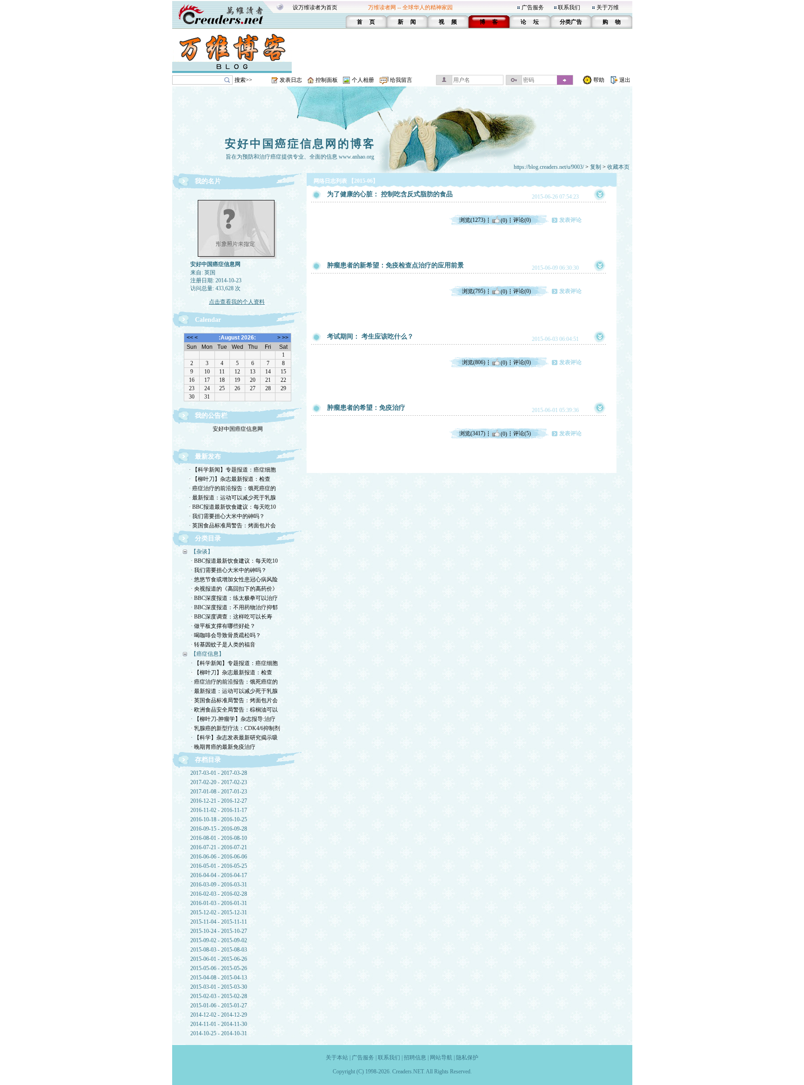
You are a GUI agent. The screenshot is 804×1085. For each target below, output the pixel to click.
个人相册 (363, 80)
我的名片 (208, 181)
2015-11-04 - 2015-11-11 (218, 922)
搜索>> (243, 80)
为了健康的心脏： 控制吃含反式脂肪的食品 (390, 194)
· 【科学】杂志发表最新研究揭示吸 (234, 737)
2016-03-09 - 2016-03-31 (218, 884)
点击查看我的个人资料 (237, 302)
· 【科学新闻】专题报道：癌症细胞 (232, 469)
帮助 (598, 80)
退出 (624, 80)
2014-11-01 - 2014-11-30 (218, 1024)
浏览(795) (473, 291)
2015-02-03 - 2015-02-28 (218, 996)
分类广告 (571, 22)
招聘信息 (415, 1057)
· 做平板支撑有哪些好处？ (223, 626)
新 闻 (407, 22)
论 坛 (530, 22)
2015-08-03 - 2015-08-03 (218, 949)
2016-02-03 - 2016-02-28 (218, 894)
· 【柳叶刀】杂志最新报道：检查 (229, 479)
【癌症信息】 (207, 654)
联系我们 (569, 7)
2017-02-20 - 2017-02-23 (218, 782)
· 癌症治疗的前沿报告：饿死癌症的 (232, 488)
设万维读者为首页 (315, 7)
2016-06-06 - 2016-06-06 (218, 856)
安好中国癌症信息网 (238, 424)
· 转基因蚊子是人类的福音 (223, 644)
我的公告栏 (211, 415)
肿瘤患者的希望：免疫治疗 (366, 407)
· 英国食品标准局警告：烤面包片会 (232, 525)
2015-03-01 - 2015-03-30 (218, 987)
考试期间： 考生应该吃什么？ (370, 336)
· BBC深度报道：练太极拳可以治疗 (234, 598)
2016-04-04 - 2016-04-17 (218, 875)
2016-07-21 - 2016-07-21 (218, 847)
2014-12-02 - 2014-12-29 (218, 1015)
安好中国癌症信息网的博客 (300, 144)
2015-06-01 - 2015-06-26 (218, 959)
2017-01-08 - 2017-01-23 (218, 791)
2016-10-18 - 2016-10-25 (218, 819)
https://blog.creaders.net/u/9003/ (549, 167)
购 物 (612, 22)
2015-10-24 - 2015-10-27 (218, 931)
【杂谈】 (202, 551)
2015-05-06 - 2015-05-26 (218, 968)
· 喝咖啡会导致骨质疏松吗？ (226, 635)
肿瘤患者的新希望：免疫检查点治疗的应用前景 (395, 265)
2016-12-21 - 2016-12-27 (218, 801)
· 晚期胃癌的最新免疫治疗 (223, 747)
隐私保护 (467, 1057)
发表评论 (570, 220)
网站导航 (441, 1057)
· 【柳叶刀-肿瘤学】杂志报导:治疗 (233, 719)
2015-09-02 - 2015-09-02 (218, 940)
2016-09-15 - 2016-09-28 (218, 828)
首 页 (366, 22)
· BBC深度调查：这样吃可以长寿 (231, 616)
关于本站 (337, 1057)
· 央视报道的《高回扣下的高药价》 (234, 589)
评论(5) (522, 433)
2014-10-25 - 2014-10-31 (218, 1033)
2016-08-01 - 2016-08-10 (218, 838)
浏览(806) (473, 362)
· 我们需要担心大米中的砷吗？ (227, 516)
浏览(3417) (472, 433)
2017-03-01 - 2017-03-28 (218, 773)
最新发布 (208, 456)
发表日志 (291, 80)
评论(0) (522, 220)
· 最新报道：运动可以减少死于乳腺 (232, 497)
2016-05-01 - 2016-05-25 (218, 866)
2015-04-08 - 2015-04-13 (218, 977)
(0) (504, 220)
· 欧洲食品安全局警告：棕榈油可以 (234, 709)
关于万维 (607, 7)
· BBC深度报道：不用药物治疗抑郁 (234, 607)
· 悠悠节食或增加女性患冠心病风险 (234, 579)
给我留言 (401, 80)
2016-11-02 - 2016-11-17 (218, 810)
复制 (595, 167)
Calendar (208, 319)
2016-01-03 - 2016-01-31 (218, 903)
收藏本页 (618, 167)
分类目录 (208, 538)
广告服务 (533, 7)
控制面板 (326, 80)
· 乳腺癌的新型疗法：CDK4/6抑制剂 (235, 728)
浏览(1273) (472, 220)
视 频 (448, 22)
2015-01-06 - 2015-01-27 (218, 1005)
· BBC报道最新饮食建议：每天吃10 (232, 507)
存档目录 (208, 759)
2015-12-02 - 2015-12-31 (218, 912)
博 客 (489, 22)
